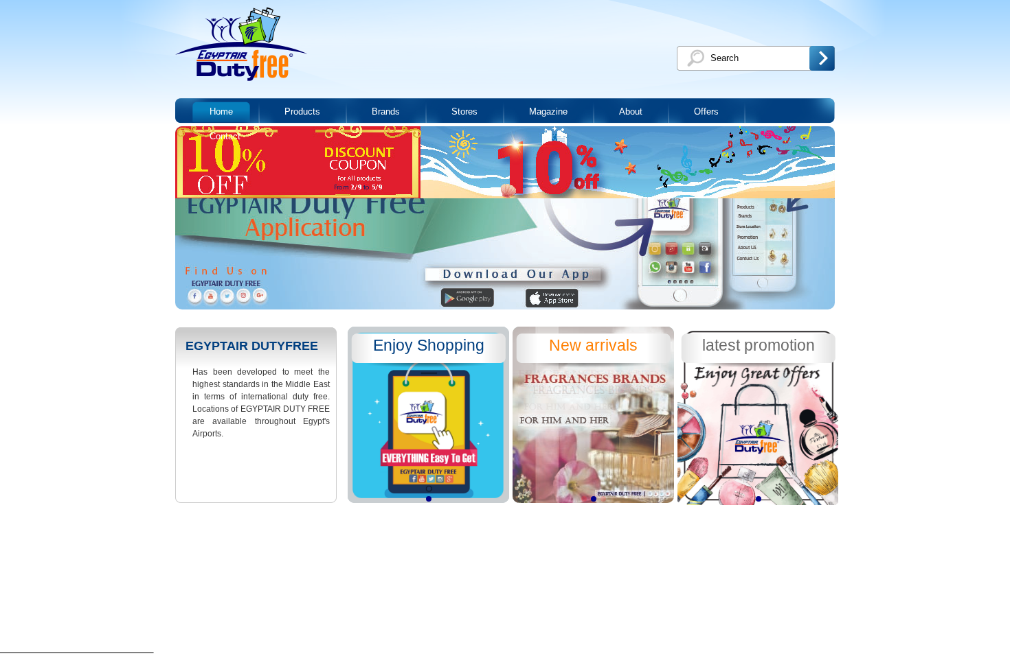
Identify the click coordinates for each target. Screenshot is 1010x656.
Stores (464, 111)
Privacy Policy (284, 522)
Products (302, 111)
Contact (225, 136)
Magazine (548, 111)
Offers (706, 111)
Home (221, 111)
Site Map (335, 522)
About (630, 111)
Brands (386, 111)
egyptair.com (219, 522)
